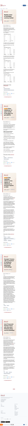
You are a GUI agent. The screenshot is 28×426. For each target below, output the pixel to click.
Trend (14, 198)
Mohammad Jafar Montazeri (7, 373)
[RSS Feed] (10, 419)
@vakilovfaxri (12, 154)
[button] (1, 10)
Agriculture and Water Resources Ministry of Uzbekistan (8, 238)
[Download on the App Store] (3, 422)
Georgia (5, 305)
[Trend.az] (3, 5)
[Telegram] (7, 419)
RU (26, 424)
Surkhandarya (9, 240)
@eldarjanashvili (5, 85)
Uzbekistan (5, 157)
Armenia (8, 305)
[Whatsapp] (1, 419)
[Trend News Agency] (3, 395)
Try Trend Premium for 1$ (7, 247)
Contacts (15, 407)
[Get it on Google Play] (7, 422)
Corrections (16, 409)
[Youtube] (6, 419)
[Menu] (26, 5)
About (15, 405)
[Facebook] (3, 419)
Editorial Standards (17, 408)
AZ (25, 424)
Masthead (16, 406)
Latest (1, 405)
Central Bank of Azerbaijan (7, 88)
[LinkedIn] (9, 419)
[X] (4, 419)
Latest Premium (2, 406)
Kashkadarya (5, 240)
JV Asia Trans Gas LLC (10, 157)
